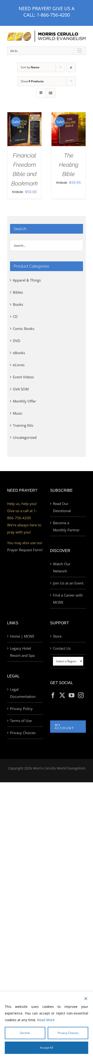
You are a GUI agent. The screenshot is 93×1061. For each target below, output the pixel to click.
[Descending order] (71, 67)
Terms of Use (21, 720)
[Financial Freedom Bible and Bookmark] (24, 115)
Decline (25, 1033)
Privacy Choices (23, 732)
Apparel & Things (27, 280)
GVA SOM (21, 389)
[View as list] (50, 92)
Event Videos (23, 377)
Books (18, 304)
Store (57, 636)
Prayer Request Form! (25, 549)
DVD (16, 340)
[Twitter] (62, 695)
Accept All (46, 1048)
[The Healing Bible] (69, 115)
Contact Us (62, 648)
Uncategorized (24, 437)
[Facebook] (53, 695)
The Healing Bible (68, 165)
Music (17, 413)
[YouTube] (71, 695)
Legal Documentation (23, 693)
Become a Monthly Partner (66, 526)
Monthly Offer (24, 401)
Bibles (18, 292)
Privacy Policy (21, 708)
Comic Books (23, 328)
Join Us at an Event (68, 583)
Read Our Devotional (62, 507)
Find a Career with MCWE (68, 599)
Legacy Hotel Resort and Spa (22, 652)
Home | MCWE (22, 636)
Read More (46, 1020)
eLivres (19, 364)
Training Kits (23, 425)
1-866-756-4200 (53, 15)
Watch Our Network (62, 567)
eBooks (19, 352)
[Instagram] (81, 695)
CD (15, 316)
